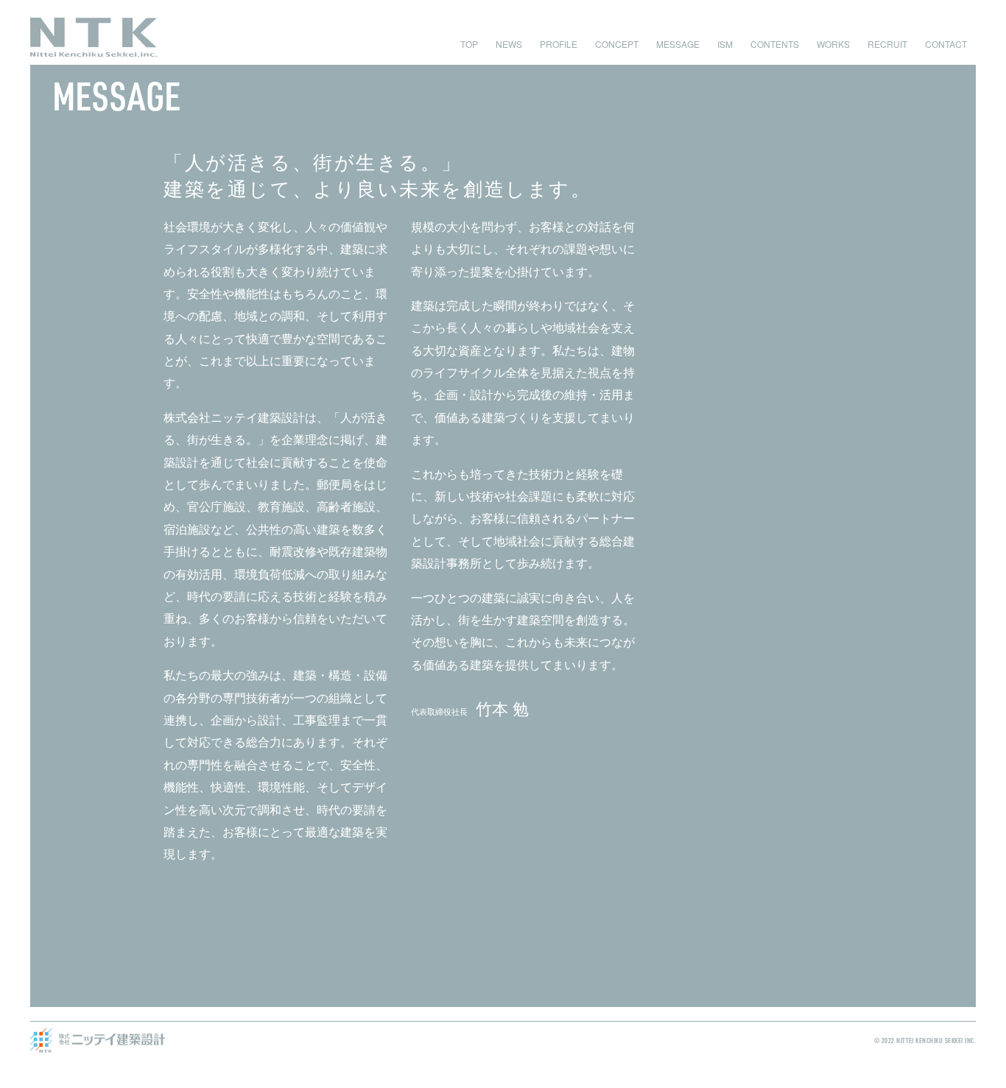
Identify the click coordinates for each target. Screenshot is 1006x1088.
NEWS (509, 44)
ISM (725, 44)
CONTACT (946, 44)
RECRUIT (887, 44)
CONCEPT (617, 44)
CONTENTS (774, 44)
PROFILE (558, 44)
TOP (469, 44)
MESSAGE (678, 44)
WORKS (833, 44)
